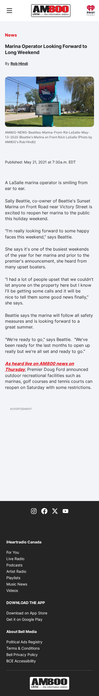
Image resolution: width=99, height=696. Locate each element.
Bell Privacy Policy (22, 654)
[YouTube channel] (65, 510)
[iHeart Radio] (91, 10)
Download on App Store (26, 613)
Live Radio (15, 558)
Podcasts (14, 565)
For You (12, 552)
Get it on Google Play (24, 619)
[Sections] (9, 10)
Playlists (13, 577)
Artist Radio (16, 571)
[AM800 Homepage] (50, 10)
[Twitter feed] (55, 510)
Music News (16, 584)
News (11, 35)
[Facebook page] (44, 510)
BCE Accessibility (21, 661)
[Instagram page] (34, 510)
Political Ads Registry (24, 642)
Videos (12, 590)
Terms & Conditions (23, 648)
